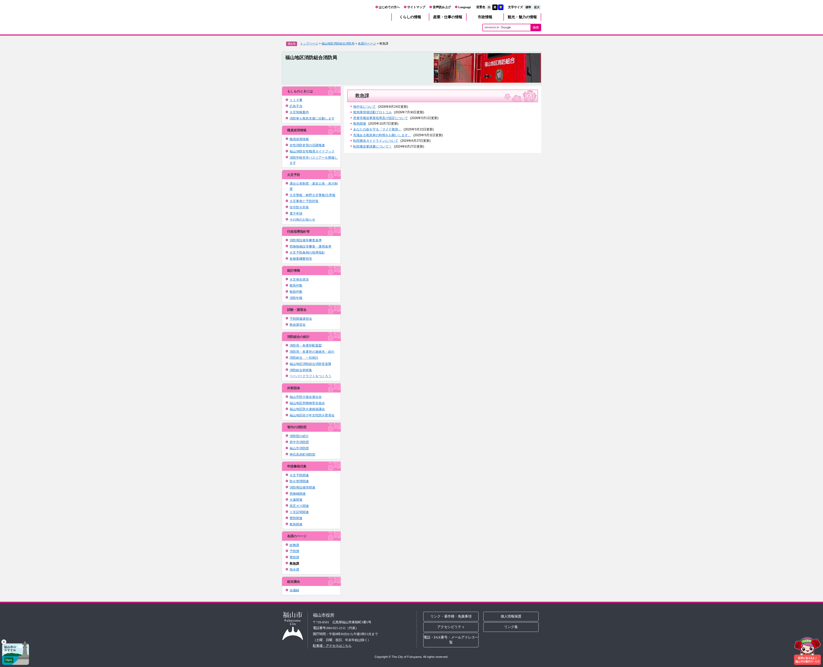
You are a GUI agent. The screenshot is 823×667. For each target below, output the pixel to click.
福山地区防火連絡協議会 (307, 409)
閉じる (3, 642)
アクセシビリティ (451, 627)
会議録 (294, 590)
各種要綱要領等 (301, 258)
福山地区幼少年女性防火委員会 (312, 415)
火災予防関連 (299, 475)
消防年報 (296, 298)
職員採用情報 (299, 139)
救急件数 (296, 285)
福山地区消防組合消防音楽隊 (310, 364)
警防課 (294, 557)
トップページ (309, 43)
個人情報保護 (511, 616)
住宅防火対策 (299, 207)
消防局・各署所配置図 (306, 345)
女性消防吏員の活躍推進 (307, 145)
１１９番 (296, 100)
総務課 (294, 545)
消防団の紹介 (299, 436)
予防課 (294, 551)
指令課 (294, 569)
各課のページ (367, 43)
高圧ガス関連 (299, 506)
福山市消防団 (299, 448)
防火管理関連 (299, 481)
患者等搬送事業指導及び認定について (380, 118)
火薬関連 (296, 499)
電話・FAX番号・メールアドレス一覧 (451, 639)
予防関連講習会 (301, 318)
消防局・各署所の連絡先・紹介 (312, 351)
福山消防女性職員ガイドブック (312, 151)
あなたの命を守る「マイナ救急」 (377, 129)
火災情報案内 (299, 112)
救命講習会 (298, 324)
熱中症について (364, 106)
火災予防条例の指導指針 (307, 252)
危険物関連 (298, 493)
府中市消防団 (299, 442)
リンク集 (511, 627)
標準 (528, 7)
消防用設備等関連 (302, 487)
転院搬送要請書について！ (372, 146)
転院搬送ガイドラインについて (375, 140)
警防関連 (296, 518)
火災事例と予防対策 (304, 201)
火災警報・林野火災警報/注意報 (312, 195)
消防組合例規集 (301, 370)
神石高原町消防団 (302, 454)
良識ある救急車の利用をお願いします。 (382, 135)
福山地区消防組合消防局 (337, 43)
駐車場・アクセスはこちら (332, 646)
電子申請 (296, 213)
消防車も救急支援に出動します (312, 118)
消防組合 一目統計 (304, 357)
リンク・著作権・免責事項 (451, 616)
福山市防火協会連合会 (306, 397)
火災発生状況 (299, 279)
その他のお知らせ (302, 219)
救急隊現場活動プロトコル (372, 112)
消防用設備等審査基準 (306, 240)
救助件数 (296, 291)
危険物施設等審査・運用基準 (310, 246)
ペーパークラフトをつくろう (310, 376)
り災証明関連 (299, 512)
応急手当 (296, 106)
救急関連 (296, 524)
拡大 (537, 7)
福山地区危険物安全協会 (307, 403)
